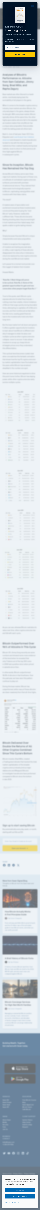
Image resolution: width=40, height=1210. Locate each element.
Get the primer (20, 54)
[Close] (32, 6)
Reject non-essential (20, 1196)
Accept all (20, 1190)
